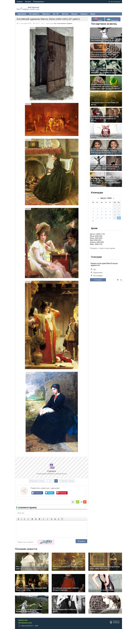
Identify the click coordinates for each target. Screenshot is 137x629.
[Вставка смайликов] (43, 519)
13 (106, 211)
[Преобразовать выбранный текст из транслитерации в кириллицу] (58, 519)
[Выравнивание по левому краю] (32, 519)
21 (110, 215)
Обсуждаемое (38, 1)
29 (114, 218)
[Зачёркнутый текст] (28, 519)
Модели (74, 14)
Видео (93, 14)
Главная (19, 1)
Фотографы (98, 276)
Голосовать (98, 280)
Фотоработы (34, 14)
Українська (114, 20)
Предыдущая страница (37, 481)
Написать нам (22, 620)
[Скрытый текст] (51, 519)
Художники (22, 14)
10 (93, 211)
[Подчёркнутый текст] (25, 519)
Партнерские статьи (25, 622)
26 (101, 218)
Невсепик (31, 9)
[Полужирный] (18, 519)
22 (114, 215)
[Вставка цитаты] (55, 519)
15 (114, 211)
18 (97, 215)
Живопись (46, 14)
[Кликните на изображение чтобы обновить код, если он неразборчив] (46, 544)
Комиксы (83, 14)
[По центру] (36, 519)
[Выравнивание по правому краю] (39, 519)
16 (119, 211)
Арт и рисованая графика (63, 23)
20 (106, 215)
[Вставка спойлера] (62, 519)
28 (110, 218)
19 (101, 215)
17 (93, 215)
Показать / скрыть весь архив (102, 248)
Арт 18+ (56, 14)
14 (110, 211)
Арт (94, 269)
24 (93, 218)
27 (106, 218)
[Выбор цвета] (47, 519)
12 (101, 211)
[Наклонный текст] (21, 519)
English (99, 20)
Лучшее (28, 1)
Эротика (65, 14)
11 (97, 211)
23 (119, 215)
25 (97, 218)
